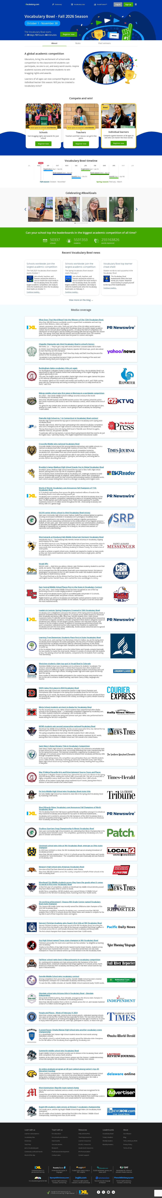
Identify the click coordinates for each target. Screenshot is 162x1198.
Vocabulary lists (30, 1137)
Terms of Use (127, 1148)
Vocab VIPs (43, 564)
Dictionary (28, 1141)
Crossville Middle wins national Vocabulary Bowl (59, 444)
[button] (136, 4)
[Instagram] (108, 1192)
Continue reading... (33, 292)
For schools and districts (60, 1137)
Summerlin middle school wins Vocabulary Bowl (59, 1051)
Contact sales (56, 1155)
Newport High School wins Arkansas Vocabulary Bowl (61, 867)
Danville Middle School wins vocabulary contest (59, 976)
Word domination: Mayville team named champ (59, 1088)
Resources (82, 1130)
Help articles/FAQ (84, 1134)
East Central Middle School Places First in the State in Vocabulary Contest (70, 587)
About (54, 43)
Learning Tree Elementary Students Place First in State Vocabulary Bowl (70, 637)
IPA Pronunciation (84, 1152)
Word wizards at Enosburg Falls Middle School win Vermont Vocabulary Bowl (71, 537)
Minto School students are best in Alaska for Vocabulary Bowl (65, 707)
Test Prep (28, 1144)
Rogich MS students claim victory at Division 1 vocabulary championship (69, 1107)
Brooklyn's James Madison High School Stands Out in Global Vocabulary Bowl (71, 467)
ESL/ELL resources (84, 1144)
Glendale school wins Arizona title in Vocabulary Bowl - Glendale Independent (66, 994)
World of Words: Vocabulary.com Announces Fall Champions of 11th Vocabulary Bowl (67, 489)
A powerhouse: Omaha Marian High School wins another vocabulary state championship (70, 1031)
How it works (56, 1141)
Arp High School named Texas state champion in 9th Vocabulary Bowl (68, 940)
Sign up (128, 4)
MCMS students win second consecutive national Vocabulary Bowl (67, 726)
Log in (117, 4)
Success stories (57, 1144)
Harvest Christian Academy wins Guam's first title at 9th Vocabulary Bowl (70, 923)
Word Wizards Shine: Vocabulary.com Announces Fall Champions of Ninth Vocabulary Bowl (70, 808)
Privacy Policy (127, 1144)
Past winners (104, 43)
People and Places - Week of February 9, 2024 (58, 1013)
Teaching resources (84, 1137)
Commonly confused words (33, 1152)
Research (55, 1148)
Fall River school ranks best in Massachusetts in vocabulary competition (69, 960)
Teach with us (57, 1130)
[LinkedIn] (113, 1192)
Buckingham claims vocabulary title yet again (58, 368)
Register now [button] (68, 34)
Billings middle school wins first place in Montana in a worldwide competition (71, 393)
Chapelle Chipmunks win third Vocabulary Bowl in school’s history (66, 344)
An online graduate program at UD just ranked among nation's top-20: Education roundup (69, 1070)
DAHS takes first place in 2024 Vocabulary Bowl (59, 688)
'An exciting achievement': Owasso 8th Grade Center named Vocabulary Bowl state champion (70, 903)
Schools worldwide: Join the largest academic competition (42, 265)
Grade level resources (85, 1148)
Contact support (83, 1155)
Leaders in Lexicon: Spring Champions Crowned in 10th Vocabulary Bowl (69, 610)
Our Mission (127, 1134)
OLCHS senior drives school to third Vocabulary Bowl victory (64, 513)
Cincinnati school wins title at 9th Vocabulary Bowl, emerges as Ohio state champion (70, 847)
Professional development (60, 1152)
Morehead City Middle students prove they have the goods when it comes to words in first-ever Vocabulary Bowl (71, 883)
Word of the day (30, 1155)
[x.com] (103, 1192)
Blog (124, 1137)
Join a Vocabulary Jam (31, 1148)
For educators (56, 1134)
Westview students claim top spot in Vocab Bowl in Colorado (65, 664)
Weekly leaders (108, 1141)
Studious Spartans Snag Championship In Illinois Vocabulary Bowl (66, 829)
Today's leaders (108, 1137)
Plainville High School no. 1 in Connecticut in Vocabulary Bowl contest (68, 418)
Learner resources (84, 1141)
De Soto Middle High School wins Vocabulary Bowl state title (64, 791)
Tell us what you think (130, 1141)
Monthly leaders (108, 1144)
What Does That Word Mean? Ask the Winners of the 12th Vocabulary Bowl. (71, 320)
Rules (77, 43)
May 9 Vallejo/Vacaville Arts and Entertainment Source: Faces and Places (70, 772)
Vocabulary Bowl (108, 1134)
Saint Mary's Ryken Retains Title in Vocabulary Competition (64, 746)
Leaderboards (108, 1130)
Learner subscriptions (32, 1134)
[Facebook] (98, 1192)
